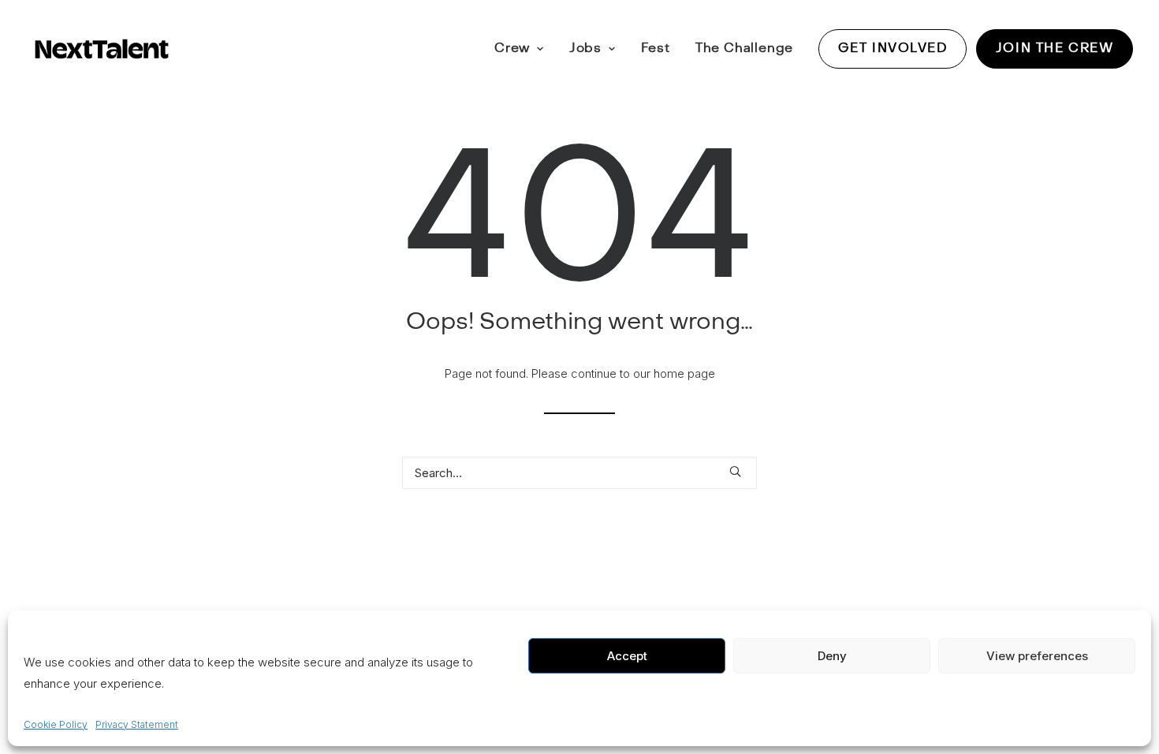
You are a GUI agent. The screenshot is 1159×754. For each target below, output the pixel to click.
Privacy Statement (136, 724)
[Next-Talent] (101, 49)
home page (684, 373)
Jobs (585, 48)
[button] (735, 471)
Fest (655, 48)
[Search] (579, 473)
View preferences (1037, 655)
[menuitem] (524, 49)
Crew (512, 48)
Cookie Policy (56, 724)
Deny (832, 655)
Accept (627, 655)
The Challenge (744, 48)
